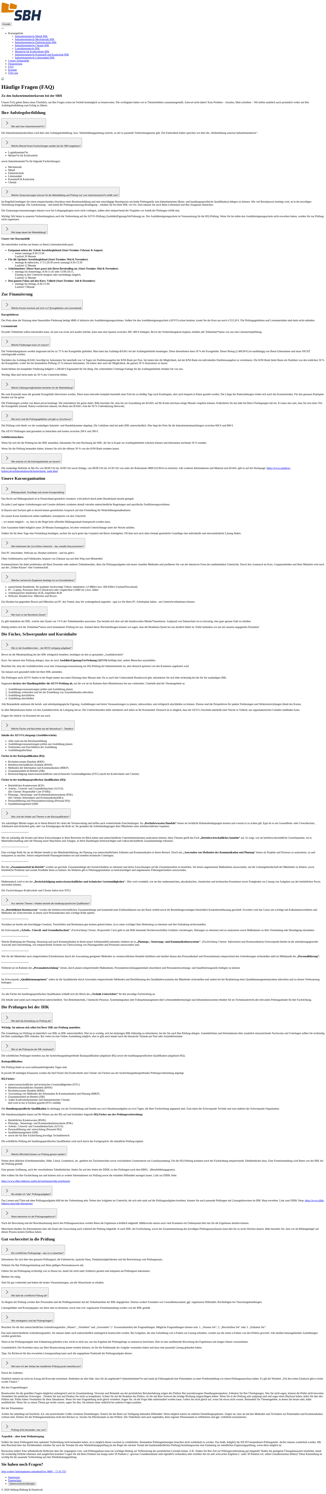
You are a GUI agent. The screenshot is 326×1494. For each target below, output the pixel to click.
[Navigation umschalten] (2, 28)
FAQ (11, 66)
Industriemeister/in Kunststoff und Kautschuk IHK (42, 54)
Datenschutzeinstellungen (22, 1483)
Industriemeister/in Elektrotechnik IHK (36, 42)
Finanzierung (15, 63)
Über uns (13, 72)
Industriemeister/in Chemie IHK (32, 45)
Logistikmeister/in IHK (27, 48)
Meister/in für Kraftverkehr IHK (32, 51)
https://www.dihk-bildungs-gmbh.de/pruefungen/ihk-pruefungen (35, 1181)
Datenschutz (14, 1480)
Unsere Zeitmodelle (18, 60)
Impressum (14, 1477)
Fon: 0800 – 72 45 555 (53, 1471)
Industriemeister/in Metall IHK (31, 36)
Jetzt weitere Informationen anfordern (21, 1471)
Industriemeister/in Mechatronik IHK (35, 39)
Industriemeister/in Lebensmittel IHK (35, 57)
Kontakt (6, 24)
